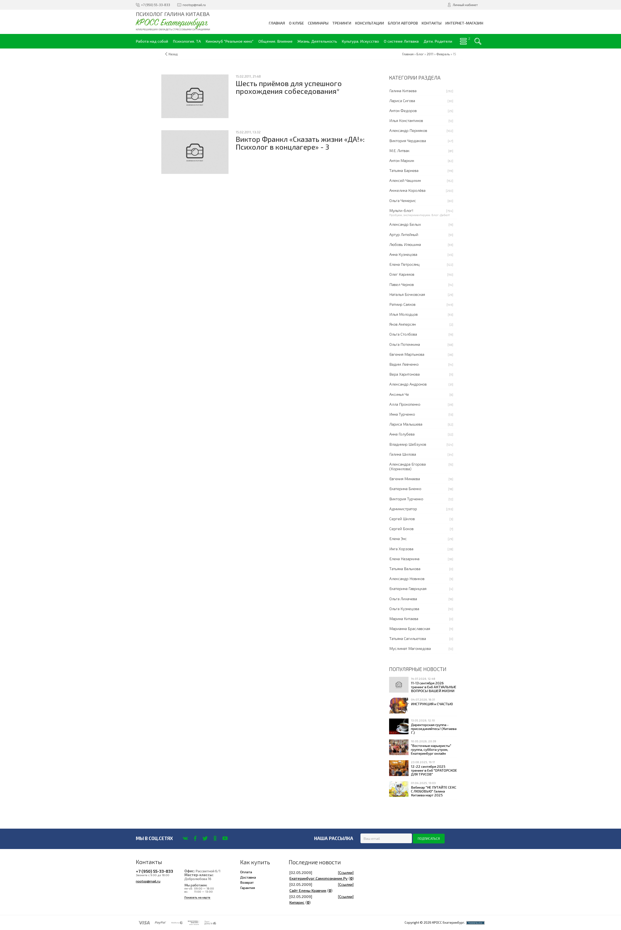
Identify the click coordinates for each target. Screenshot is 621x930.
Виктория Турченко (406, 498)
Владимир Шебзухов (407, 444)
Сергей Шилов (402, 518)
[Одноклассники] (215, 838)
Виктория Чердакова (407, 140)
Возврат (247, 882)
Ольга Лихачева (403, 598)
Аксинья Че (399, 394)
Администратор (403, 508)
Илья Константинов (406, 120)
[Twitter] (205, 838)
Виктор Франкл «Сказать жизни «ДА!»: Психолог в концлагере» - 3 (300, 143)
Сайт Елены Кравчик (307, 890)
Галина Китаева (403, 90)
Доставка (248, 877)
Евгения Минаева (404, 478)
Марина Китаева (403, 618)
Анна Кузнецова (403, 254)
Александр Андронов (408, 384)
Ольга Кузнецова (404, 608)
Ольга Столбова (403, 334)
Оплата (246, 872)
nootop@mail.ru (148, 881)
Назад (173, 54)
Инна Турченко (402, 414)
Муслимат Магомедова (410, 648)
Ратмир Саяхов (402, 304)
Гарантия (247, 887)
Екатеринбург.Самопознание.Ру (318, 878)
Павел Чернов (401, 284)
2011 (430, 54)
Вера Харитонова (404, 374)
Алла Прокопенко (404, 404)
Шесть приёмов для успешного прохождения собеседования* (289, 87)
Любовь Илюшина (405, 244)
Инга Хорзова (401, 548)
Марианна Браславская (409, 628)
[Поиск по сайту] (478, 41)
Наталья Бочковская (407, 294)
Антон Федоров (403, 110)
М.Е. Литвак (399, 150)
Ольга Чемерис (402, 200)
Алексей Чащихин (405, 180)
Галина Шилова (402, 454)
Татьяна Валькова (404, 568)
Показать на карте (197, 897)
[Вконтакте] (185, 838)
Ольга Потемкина (404, 344)
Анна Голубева (402, 434)
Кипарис (296, 902)
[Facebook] (195, 838)
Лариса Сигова (402, 100)
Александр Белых (405, 224)
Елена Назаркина (404, 558)
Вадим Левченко (404, 364)
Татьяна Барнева (403, 170)
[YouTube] (225, 838)
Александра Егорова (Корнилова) (407, 466)
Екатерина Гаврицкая (407, 588)
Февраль (443, 54)
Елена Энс (398, 538)
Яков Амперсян (402, 324)
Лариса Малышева (405, 424)
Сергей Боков (401, 528)
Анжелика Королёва (407, 190)
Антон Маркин (401, 160)
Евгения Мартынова (406, 354)
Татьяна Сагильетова (407, 638)
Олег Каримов (401, 274)
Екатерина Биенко (405, 488)
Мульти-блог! (401, 210)
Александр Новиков (407, 578)
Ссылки (345, 872)
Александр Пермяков (408, 130)
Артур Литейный (403, 234)
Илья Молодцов (403, 314)
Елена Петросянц (404, 264)
